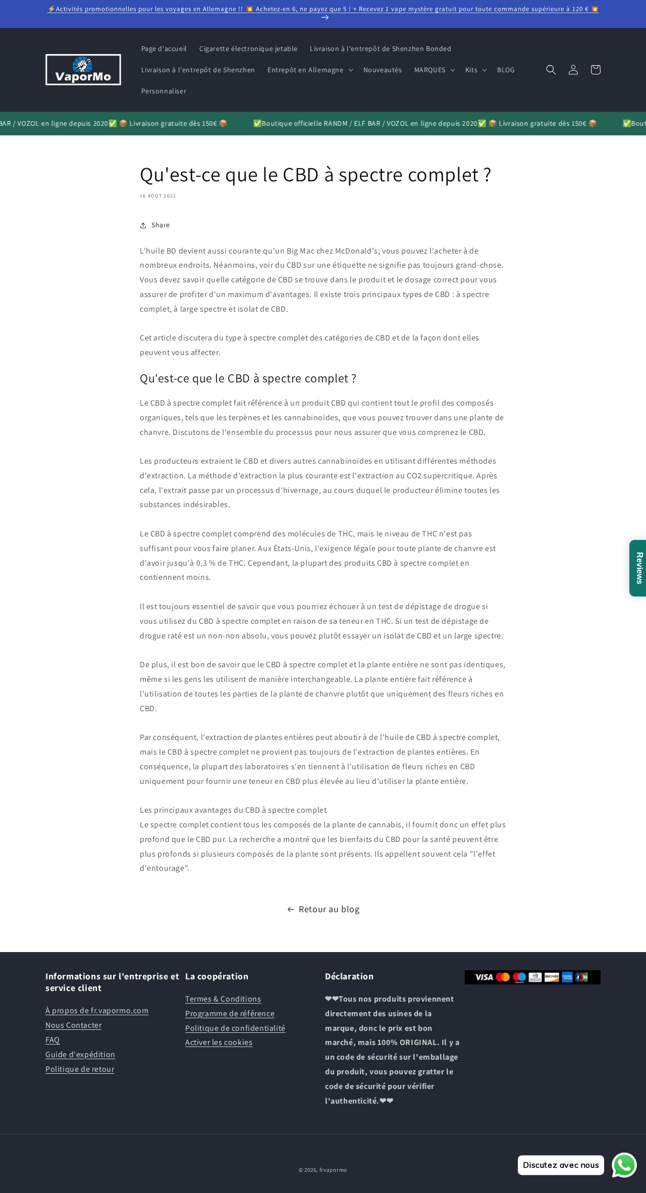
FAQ (52, 1039)
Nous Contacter (73, 1025)
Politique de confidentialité (235, 1028)
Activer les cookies (218, 1042)
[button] (309, 69)
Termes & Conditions (223, 998)
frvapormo (333, 1169)
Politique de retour (79, 1069)
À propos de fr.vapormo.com (97, 1011)
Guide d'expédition (80, 1054)
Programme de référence (230, 1013)
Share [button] (160, 224)
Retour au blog (329, 909)
